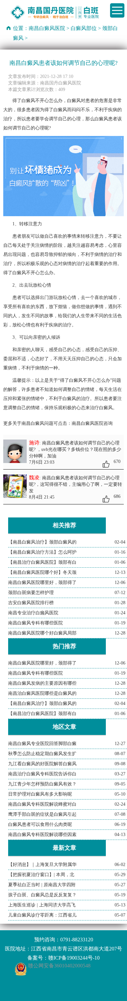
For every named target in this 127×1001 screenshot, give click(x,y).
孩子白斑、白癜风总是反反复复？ (42, 894)
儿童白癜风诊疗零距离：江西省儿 (42, 915)
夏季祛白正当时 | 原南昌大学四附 (42, 884)
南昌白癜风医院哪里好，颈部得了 (42, 582)
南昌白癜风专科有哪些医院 (35, 622)
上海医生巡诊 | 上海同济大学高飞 (42, 905)
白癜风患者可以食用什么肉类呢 (40, 824)
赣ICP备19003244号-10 (74, 958)
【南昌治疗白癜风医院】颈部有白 (42, 562)
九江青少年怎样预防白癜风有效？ (42, 784)
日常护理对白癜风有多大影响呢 (40, 794)
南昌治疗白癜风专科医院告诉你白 (42, 773)
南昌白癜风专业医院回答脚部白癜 (42, 743)
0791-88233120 (76, 939)
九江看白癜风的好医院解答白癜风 (42, 763)
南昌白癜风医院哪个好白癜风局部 (42, 633)
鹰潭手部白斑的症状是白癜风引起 (42, 814)
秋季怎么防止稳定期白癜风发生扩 (42, 753)
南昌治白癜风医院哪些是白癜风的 (42, 693)
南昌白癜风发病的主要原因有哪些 (42, 683)
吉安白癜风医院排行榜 (31, 602)
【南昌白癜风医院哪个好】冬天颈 (42, 572)
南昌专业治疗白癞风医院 (33, 612)
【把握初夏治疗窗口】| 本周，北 (41, 874)
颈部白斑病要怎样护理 (31, 592)
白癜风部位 (84, 28)
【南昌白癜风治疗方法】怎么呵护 (42, 552)
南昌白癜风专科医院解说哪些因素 (42, 834)
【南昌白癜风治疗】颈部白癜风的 (42, 542)
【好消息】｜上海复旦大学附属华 (42, 864)
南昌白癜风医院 (47, 28)
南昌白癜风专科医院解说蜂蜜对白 (42, 804)
